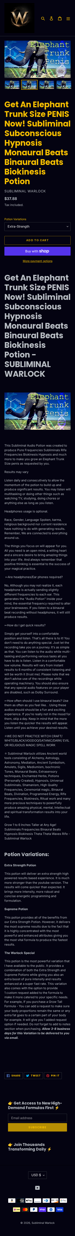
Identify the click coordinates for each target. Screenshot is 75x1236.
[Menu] (68, 18)
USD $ (36, 1175)
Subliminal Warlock (43, 1222)
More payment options (37, 261)
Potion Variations (15, 219)
